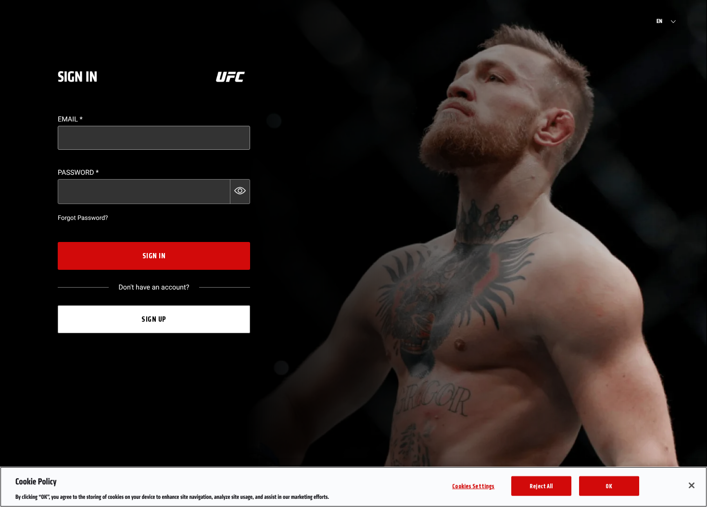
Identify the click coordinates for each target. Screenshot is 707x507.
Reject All (541, 486)
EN (659, 21)
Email (70, 119)
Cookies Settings (473, 486)
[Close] (691, 485)
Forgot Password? (83, 218)
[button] (240, 191)
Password (78, 173)
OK (609, 486)
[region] (353, 487)
